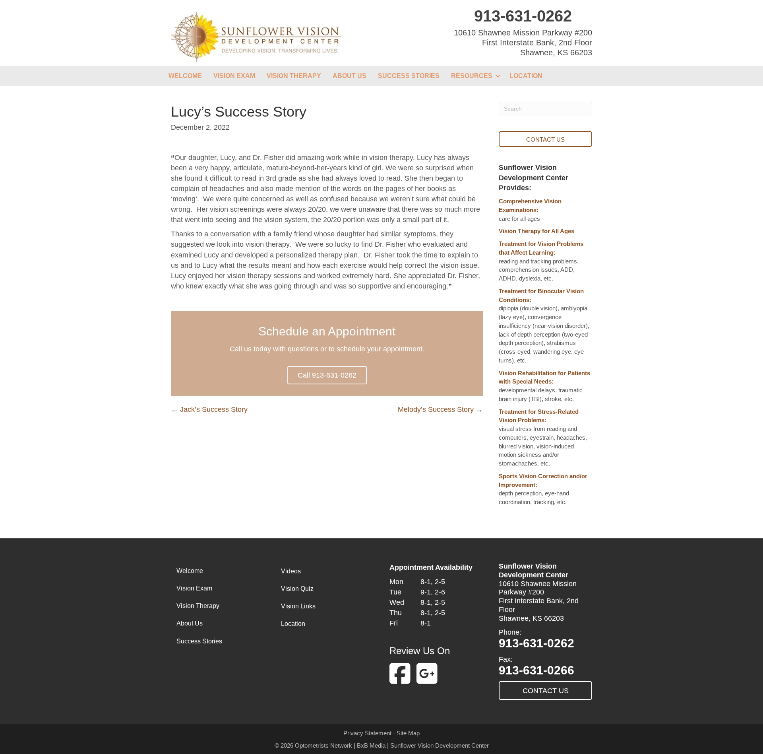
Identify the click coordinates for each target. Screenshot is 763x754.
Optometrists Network (323, 745)
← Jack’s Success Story (209, 409)
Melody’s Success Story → (440, 409)
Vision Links (298, 606)
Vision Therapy (294, 75)
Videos (291, 571)
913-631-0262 (523, 16)
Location (525, 75)
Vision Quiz (297, 588)
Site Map (408, 733)
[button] (498, 76)
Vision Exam (234, 75)
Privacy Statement (367, 733)
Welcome (185, 75)
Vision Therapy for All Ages (536, 231)
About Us (349, 75)
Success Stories (409, 75)
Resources (471, 75)
